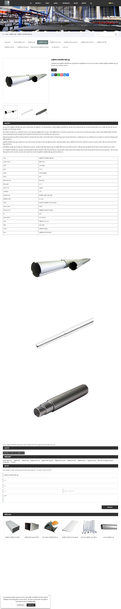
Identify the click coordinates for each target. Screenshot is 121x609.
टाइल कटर (13, 462)
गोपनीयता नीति (31, 601)
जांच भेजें (54, 70)
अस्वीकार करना (20, 605)
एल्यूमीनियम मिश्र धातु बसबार (47, 460)
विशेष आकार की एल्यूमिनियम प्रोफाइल (105, 460)
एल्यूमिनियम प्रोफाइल (91, 460)
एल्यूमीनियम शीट (17, 460)
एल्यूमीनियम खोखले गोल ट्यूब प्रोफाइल (70, 537)
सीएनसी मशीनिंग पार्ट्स (7, 460)
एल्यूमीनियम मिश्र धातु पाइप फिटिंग (32, 537)
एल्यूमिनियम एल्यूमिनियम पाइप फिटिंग (12, 537)
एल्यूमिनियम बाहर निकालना (60, 460)
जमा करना (110, 507)
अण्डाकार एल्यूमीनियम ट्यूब (108, 537)
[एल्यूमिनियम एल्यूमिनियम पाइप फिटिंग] (12, 526)
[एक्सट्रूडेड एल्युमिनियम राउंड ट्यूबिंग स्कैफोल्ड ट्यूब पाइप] (89, 526)
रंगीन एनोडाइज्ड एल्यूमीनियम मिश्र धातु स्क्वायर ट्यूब (51, 537)
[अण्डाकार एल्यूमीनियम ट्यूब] (108, 526)
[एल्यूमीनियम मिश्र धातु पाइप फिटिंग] (31, 526)
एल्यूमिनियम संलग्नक (82, 460)
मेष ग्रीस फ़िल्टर (6, 462)
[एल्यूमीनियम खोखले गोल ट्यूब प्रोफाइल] (70, 526)
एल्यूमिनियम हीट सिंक (71, 460)
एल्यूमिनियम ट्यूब (12, 34)
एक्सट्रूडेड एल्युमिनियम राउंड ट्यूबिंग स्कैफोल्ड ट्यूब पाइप (90, 537)
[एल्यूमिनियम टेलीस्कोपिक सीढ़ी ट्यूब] (10, 112)
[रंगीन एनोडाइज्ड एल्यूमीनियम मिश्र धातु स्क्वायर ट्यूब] (50, 526)
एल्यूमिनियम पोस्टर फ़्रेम (35, 460)
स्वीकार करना (31, 605)
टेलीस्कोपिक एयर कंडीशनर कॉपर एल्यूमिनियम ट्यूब (13, 453)
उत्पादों (6, 34)
